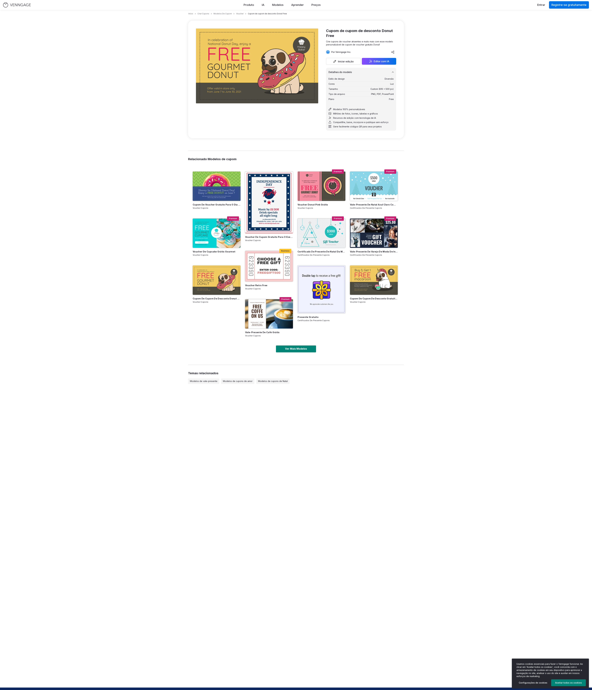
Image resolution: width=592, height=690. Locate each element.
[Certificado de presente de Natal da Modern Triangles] (321, 233)
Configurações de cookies (533, 682)
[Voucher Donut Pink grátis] (321, 186)
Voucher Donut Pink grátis (313, 204)
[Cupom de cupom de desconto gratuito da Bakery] (374, 280)
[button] (343, 61)
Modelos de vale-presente (203, 381)
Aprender (297, 4)
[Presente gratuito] (321, 289)
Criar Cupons (203, 13)
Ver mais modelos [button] (296, 348)
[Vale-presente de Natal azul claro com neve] (374, 186)
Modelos (278, 4)
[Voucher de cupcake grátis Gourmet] (216, 233)
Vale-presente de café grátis (262, 332)
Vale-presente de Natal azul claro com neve (374, 204)
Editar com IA (381, 61)
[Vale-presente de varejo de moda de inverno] (374, 233)
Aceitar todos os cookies (568, 682)
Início (190, 13)
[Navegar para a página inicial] (17, 5)
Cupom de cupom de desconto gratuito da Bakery (374, 298)
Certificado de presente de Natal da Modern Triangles (321, 251)
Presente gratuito (308, 317)
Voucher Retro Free (256, 285)
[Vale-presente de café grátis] (269, 314)
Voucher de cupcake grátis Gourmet (214, 251)
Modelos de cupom (223, 13)
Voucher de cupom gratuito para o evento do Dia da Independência (269, 237)
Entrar (541, 4)
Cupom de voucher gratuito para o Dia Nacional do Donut (216, 204)
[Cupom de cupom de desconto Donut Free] (216, 280)
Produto (249, 4)
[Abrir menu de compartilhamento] (392, 52)
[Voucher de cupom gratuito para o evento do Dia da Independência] (269, 202)
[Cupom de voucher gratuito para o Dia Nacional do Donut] (216, 186)
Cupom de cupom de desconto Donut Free (216, 298)
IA (263, 4)
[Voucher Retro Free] (269, 266)
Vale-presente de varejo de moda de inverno (374, 251)
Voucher (240, 13)
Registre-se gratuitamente (568, 4)
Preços (316, 4)
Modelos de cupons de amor (238, 381)
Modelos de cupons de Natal (273, 381)
